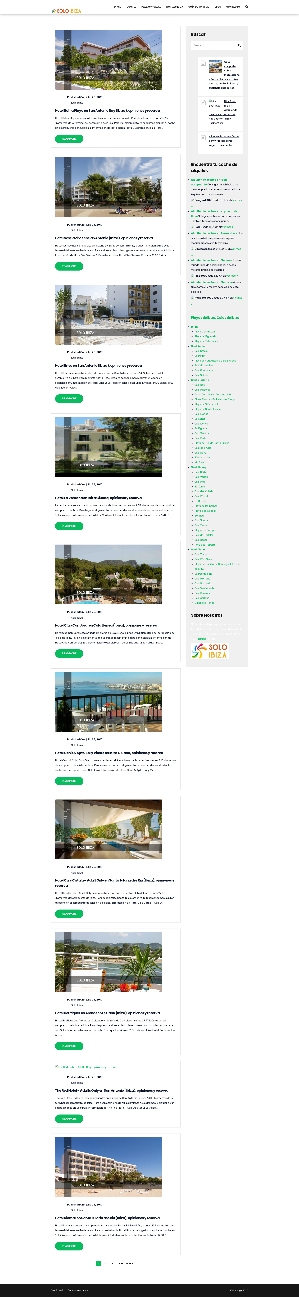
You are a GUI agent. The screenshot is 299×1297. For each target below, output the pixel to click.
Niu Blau (199, 462)
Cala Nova (200, 452)
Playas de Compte (205, 530)
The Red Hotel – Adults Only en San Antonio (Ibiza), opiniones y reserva (111, 1090)
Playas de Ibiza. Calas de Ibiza (215, 317)
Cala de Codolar (203, 535)
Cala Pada (200, 438)
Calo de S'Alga (202, 447)
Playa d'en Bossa (204, 331)
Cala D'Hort (201, 496)
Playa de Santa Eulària (207, 409)
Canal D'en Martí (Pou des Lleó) (213, 394)
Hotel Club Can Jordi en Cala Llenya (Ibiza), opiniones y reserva (106, 625)
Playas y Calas (151, 6)
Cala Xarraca (201, 598)
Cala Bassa (200, 539)
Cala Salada (201, 375)
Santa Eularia (200, 380)
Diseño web (57, 1290)
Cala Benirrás (202, 593)
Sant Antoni (199, 346)
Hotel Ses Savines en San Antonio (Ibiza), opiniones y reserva (104, 238)
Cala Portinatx (203, 583)
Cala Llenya (201, 423)
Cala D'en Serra (203, 559)
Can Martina (201, 433)
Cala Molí (199, 481)
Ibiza (194, 326)
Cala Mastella (202, 389)
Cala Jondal (201, 520)
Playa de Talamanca (206, 341)
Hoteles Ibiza (174, 6)
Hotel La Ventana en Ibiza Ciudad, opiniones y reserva (98, 497)
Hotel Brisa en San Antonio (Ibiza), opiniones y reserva (98, 365)
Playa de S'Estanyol (206, 404)
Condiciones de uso (78, 1290)
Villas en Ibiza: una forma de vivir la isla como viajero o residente (224, 141)
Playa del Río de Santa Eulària (211, 443)
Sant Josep (199, 467)
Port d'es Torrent (204, 544)
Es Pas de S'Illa (203, 573)
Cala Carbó (200, 472)
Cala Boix (199, 384)
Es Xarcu (199, 486)
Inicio (117, 6)
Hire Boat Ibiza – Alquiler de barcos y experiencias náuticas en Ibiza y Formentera (223, 112)
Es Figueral (200, 428)
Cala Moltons (202, 578)
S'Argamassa (202, 457)
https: (202, 638)
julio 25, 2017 (94, 97)
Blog (218, 6)
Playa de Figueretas (206, 336)
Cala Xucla (200, 554)
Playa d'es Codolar (205, 510)
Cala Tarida (200, 525)
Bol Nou (199, 515)
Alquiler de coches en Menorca (212, 282)
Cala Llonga (201, 413)
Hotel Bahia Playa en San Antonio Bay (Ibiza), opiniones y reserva (107, 110)
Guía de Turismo (199, 6)
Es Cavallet (201, 501)
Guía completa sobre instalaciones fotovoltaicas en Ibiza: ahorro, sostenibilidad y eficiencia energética (224, 75)
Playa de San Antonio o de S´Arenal (215, 360)
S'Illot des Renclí (204, 602)
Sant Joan (198, 549)
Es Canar (199, 418)
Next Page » (126, 1264)
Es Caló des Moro (204, 365)
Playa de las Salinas (206, 506)
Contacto (233, 6)
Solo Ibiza (77, 102)
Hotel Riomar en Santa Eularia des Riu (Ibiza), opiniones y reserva (107, 1218)
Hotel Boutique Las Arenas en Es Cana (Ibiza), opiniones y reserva (107, 1013)
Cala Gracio (201, 351)
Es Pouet (199, 355)
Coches (131, 6)
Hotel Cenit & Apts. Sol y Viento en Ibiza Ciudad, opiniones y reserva (109, 752)
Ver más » (228, 227)
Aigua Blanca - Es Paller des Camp (214, 399)
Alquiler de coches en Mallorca (211, 260)
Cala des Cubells (204, 491)
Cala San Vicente (204, 588)
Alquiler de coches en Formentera (214, 233)
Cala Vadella (201, 476)
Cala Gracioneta (203, 370)
